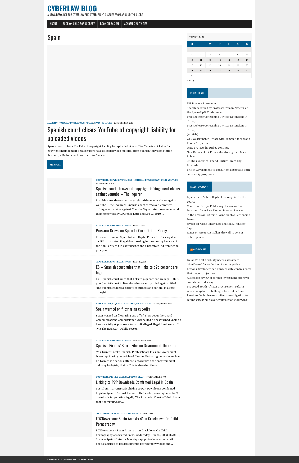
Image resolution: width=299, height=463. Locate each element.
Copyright (102, 180)
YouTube (107, 122)
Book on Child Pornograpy (79, 24)
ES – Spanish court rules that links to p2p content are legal (137, 269)
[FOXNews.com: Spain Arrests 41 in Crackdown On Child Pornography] (69, 434)
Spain (97, 122)
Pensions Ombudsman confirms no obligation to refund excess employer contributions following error (217, 299)
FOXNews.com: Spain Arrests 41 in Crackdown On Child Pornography (137, 421)
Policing (125, 413)
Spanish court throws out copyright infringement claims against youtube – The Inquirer (138, 191)
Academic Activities (135, 24)
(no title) (192, 134)
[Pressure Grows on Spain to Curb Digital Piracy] (69, 246)
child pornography (107, 413)
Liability (52, 122)
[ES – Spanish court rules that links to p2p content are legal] (69, 283)
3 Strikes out (103, 303)
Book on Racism (109, 24)
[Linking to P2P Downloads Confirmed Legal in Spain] (69, 398)
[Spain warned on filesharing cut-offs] (69, 325)
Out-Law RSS (199, 249)
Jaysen (191, 197)
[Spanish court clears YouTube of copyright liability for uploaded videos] (114, 118)
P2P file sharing (105, 225)
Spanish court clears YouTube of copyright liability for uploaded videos (111, 134)
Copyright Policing (121, 180)
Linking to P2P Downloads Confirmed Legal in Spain (134, 382)
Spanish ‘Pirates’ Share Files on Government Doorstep (136, 345)
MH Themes (88, 459)
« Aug (190, 80)
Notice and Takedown (72, 122)
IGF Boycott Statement (201, 103)
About (53, 24)
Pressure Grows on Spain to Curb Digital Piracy (131, 230)
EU (113, 303)
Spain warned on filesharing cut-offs (123, 309)
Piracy (89, 122)
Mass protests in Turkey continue (208, 147)
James (190, 232)
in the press (194, 215)
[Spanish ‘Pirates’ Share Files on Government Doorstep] (69, 361)
